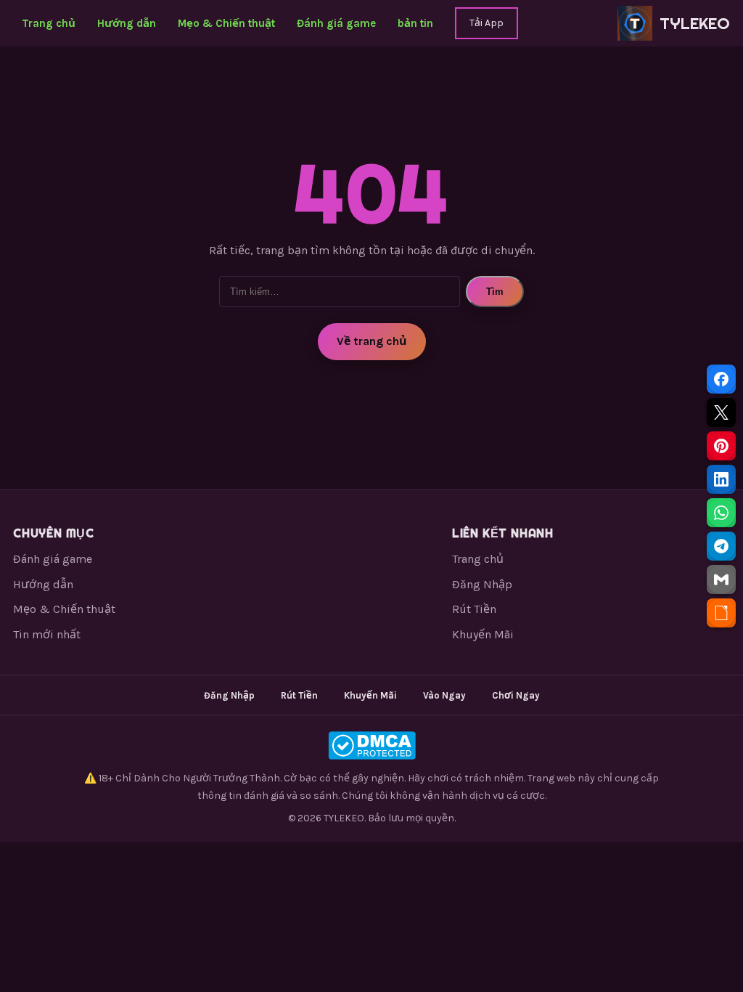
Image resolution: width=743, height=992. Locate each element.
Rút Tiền (474, 609)
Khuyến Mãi (483, 634)
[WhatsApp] (721, 512)
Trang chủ (48, 23)
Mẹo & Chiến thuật (226, 23)
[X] (721, 412)
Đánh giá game (336, 23)
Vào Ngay (444, 695)
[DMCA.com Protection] (371, 745)
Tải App (486, 23)
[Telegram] (721, 546)
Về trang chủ (372, 341)
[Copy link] (721, 612)
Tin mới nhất (47, 634)
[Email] (721, 579)
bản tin (415, 23)
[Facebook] (721, 379)
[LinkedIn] (721, 479)
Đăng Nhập (482, 584)
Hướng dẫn (126, 23)
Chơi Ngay (516, 695)
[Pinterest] (721, 445)
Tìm (495, 291)
